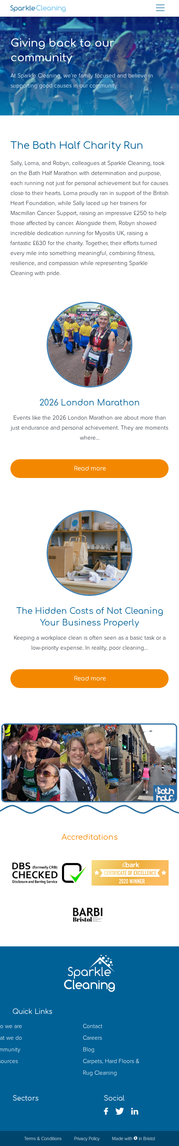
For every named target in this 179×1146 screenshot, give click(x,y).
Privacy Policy (86, 1138)
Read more (90, 468)
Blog (88, 1049)
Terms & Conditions (43, 1138)
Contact (92, 1026)
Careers (92, 1037)
